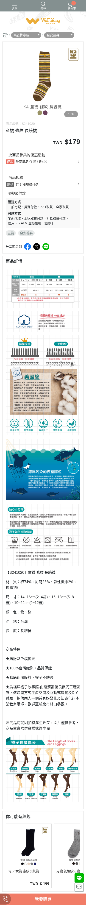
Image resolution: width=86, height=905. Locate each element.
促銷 (10, 162)
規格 (10, 184)
